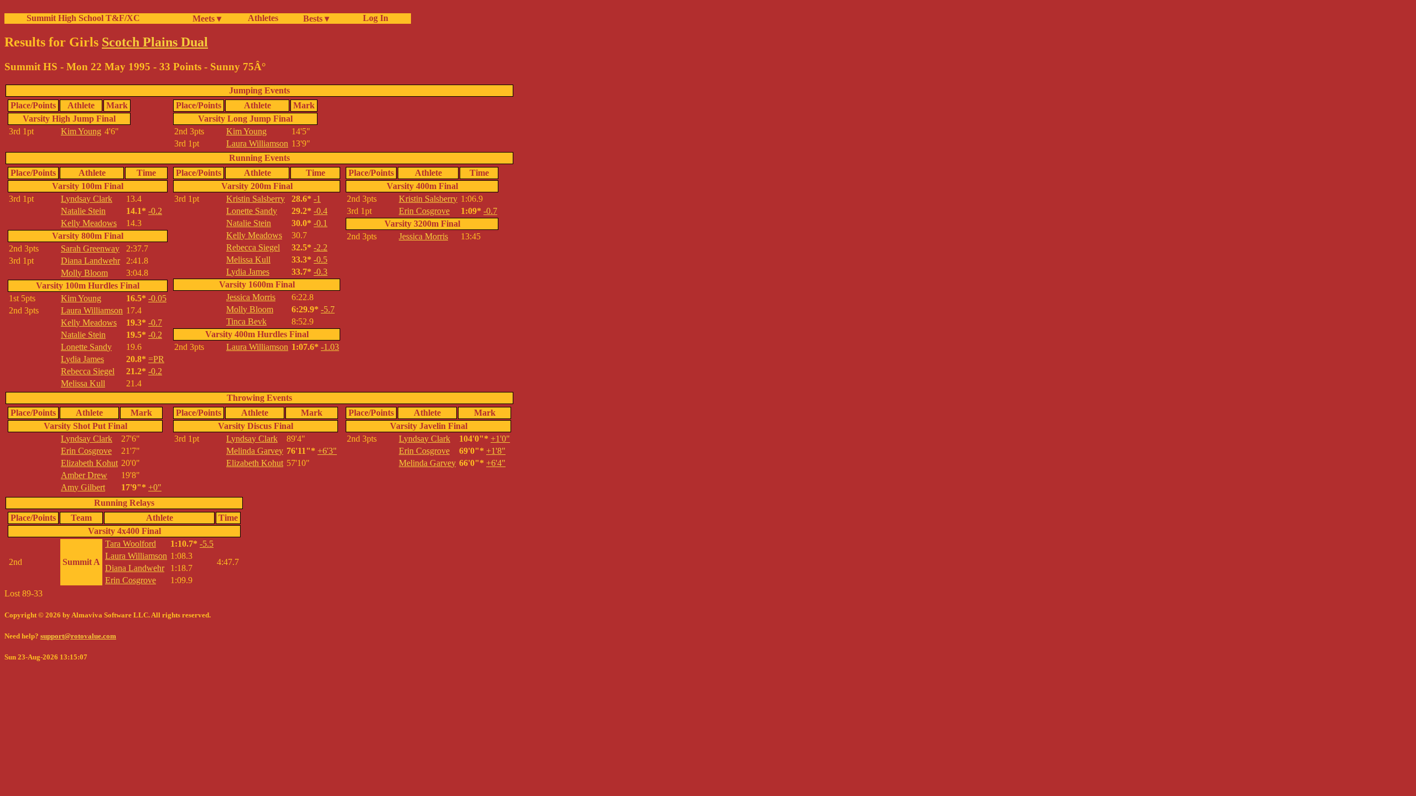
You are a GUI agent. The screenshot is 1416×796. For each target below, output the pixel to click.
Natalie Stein (83, 211)
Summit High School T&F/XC (83, 18)
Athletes (263, 18)
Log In (373, 18)
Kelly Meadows (89, 223)
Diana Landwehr (90, 260)
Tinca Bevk (246, 321)
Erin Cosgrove (424, 211)
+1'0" (500, 438)
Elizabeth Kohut (89, 463)
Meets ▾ (206, 18)
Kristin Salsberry (255, 198)
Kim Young (81, 131)
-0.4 (320, 211)
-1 (317, 198)
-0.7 (155, 322)
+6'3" (327, 450)
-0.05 (157, 298)
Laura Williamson (257, 143)
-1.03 (330, 347)
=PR (156, 359)
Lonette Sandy (86, 347)
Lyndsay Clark (86, 198)
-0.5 (320, 259)
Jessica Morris (250, 297)
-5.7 (328, 309)
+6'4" (496, 463)
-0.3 (320, 271)
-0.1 (320, 223)
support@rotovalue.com (78, 636)
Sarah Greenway (90, 248)
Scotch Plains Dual (155, 42)
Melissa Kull (83, 383)
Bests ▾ (316, 18)
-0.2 (155, 211)
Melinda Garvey (254, 450)
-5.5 (207, 543)
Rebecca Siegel (87, 371)
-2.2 (320, 247)
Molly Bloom (84, 272)
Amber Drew (84, 475)
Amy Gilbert (83, 487)
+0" (155, 487)
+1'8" (496, 450)
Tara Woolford (130, 543)
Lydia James (82, 359)
